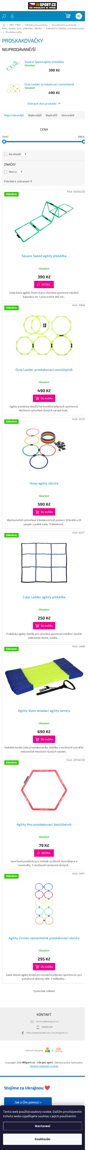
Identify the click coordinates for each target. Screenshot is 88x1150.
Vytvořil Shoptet (34, 1050)
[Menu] (79, 16)
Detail (46, 284)
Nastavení (42, 1126)
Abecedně (68, 115)
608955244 (47, 1027)
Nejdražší (51, 115)
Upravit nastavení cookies (44, 1066)
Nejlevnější (35, 115)
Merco (15, 172)
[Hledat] (4, 16)
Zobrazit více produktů (41, 103)
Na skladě (17, 154)
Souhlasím (42, 1139)
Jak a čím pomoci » (28, 1102)
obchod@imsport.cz (47, 1021)
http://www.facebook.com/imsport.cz (47, 1033)
